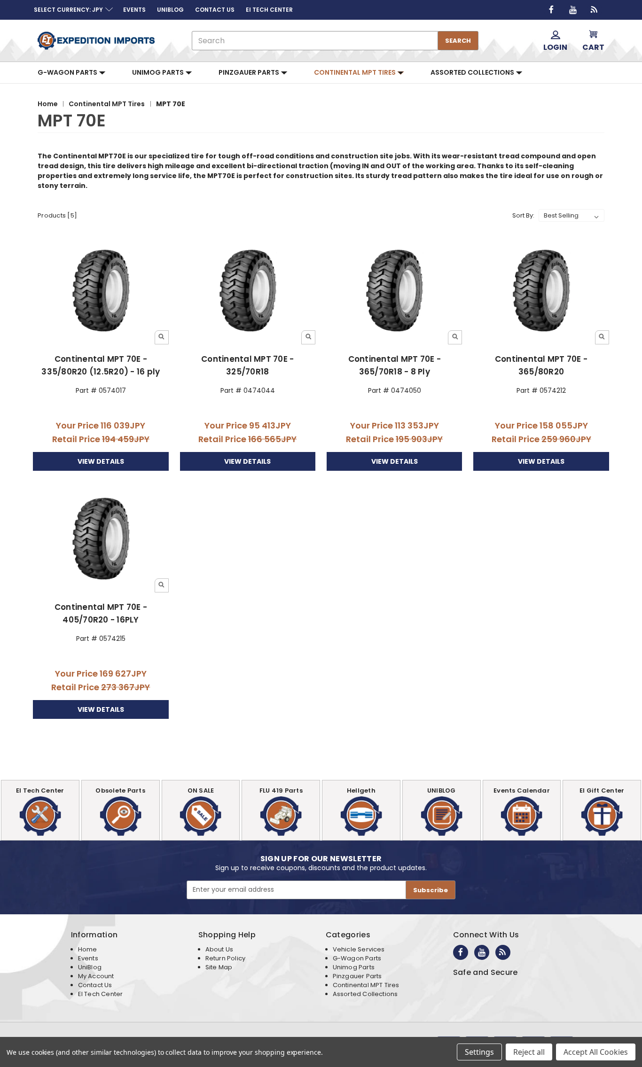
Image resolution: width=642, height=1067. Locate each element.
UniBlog (90, 967)
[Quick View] (162, 337)
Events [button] (134, 10)
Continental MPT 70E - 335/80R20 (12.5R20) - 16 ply (100, 365)
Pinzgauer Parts (250, 72)
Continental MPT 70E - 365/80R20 (541, 365)
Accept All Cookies (596, 1052)
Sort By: (523, 215)
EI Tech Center (100, 993)
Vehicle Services (359, 949)
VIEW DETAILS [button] (101, 461)
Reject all (529, 1052)
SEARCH (458, 40)
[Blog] (594, 9)
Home (87, 949)
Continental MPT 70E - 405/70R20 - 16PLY (101, 613)
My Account (96, 976)
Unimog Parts (158, 72)
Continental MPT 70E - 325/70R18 (247, 365)
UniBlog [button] (170, 10)
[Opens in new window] (551, 9)
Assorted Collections (473, 72)
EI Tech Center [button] (269, 10)
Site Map (218, 967)
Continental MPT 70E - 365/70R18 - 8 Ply (394, 365)
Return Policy (225, 958)
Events (88, 958)
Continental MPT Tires (355, 72)
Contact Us (95, 985)
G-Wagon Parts (68, 72)
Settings (479, 1052)
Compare (97, 291)
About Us (219, 949)
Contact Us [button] (215, 10)
